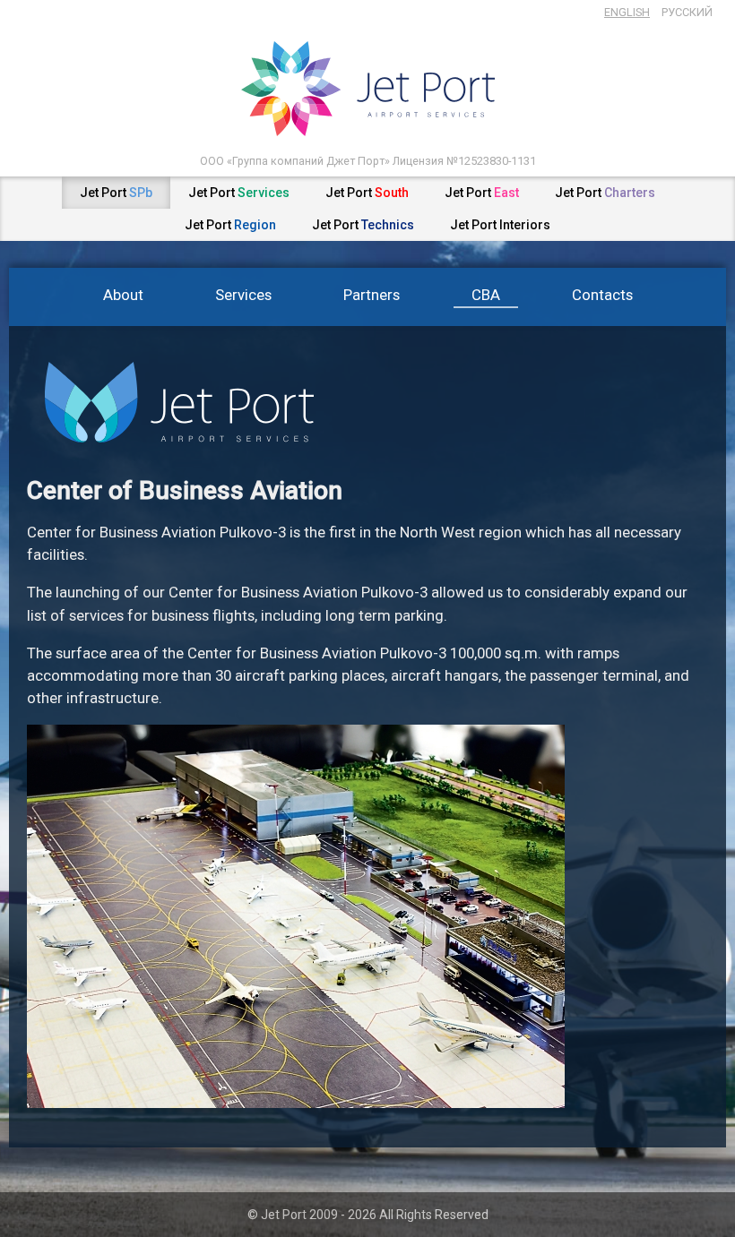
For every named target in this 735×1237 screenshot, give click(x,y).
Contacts (602, 295)
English (627, 12)
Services (243, 295)
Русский (687, 12)
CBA (485, 295)
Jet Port (116, 192)
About (123, 295)
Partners (371, 295)
